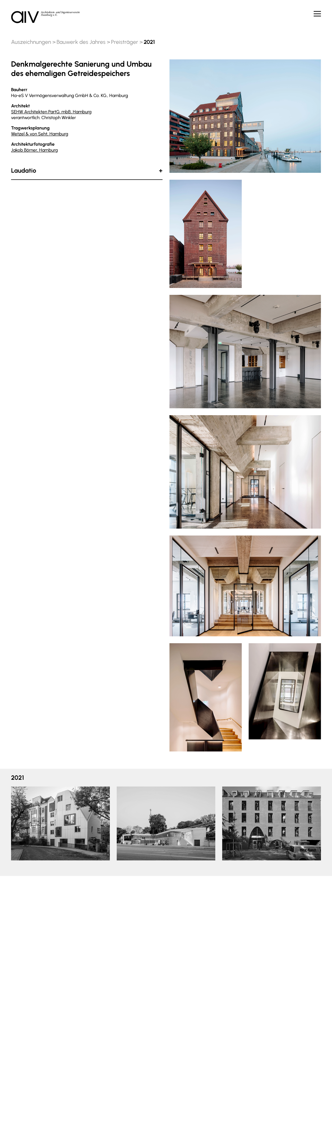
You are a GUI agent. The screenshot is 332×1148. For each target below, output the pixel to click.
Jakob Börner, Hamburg (34, 150)
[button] (20, 822)
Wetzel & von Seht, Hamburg (39, 134)
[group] (60, 823)
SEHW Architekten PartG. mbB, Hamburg (51, 111)
